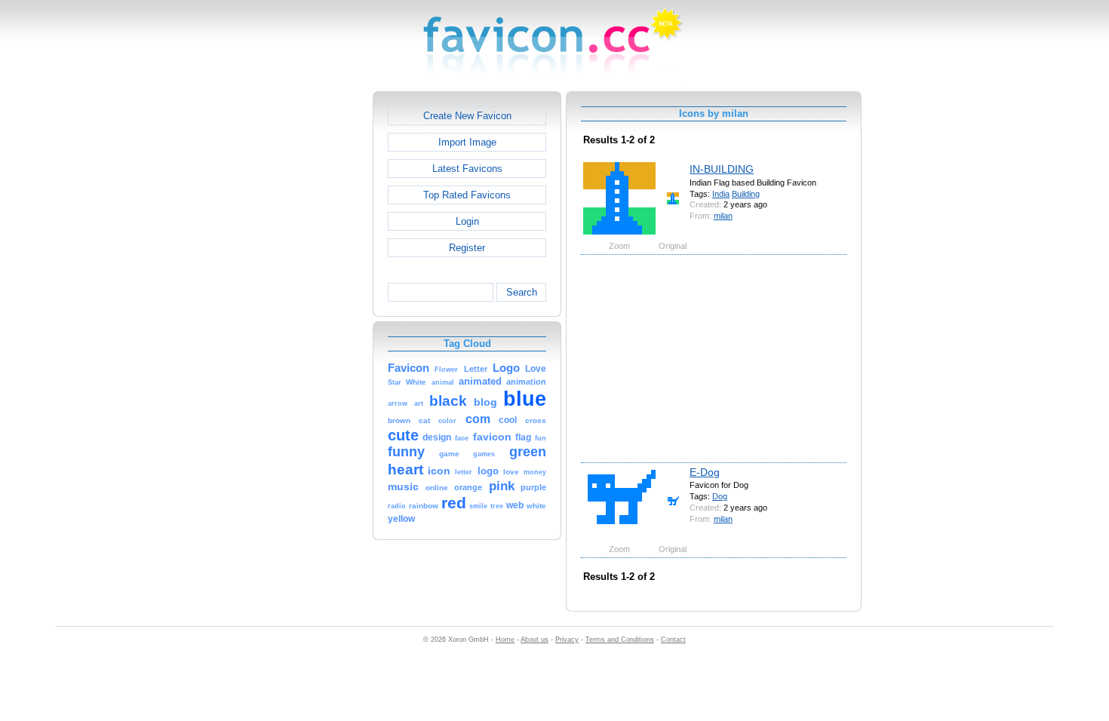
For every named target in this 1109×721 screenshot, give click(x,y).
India (721, 193)
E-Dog (705, 472)
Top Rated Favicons (467, 195)
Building (746, 193)
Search (521, 292)
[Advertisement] (307, 317)
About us (534, 639)
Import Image (467, 142)
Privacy (567, 639)
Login (467, 221)
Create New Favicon (467, 115)
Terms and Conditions (619, 639)
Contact (673, 639)
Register (467, 247)
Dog (719, 496)
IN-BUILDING (722, 169)
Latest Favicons (467, 168)
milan (723, 215)
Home (505, 639)
